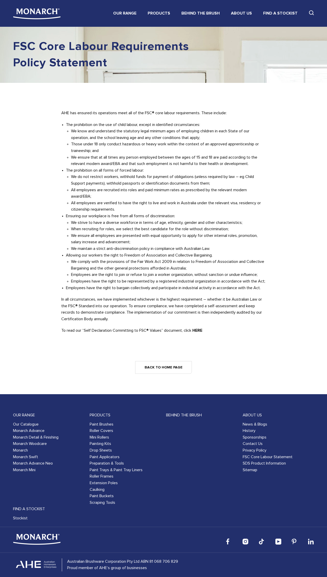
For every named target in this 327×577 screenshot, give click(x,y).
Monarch (20, 450)
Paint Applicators (105, 457)
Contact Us (253, 444)
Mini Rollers (99, 437)
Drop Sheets (101, 450)
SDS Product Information (264, 463)
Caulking (97, 490)
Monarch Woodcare (30, 444)
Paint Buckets (102, 496)
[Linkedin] (311, 541)
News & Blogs (255, 424)
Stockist (20, 518)
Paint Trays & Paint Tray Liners (116, 470)
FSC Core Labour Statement (268, 457)
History (249, 431)
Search (311, 12)
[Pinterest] (294, 541)
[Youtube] (278, 541)
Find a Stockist (280, 13)
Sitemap (250, 470)
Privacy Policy (254, 450)
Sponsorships (254, 437)
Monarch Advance (28, 431)
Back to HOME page (163, 367)
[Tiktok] (262, 541)
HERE (197, 330)
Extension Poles (104, 483)
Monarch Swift (25, 457)
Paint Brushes (101, 424)
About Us (241, 13)
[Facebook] (229, 541)
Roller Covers (101, 431)
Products (159, 13)
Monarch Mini (24, 470)
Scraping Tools (102, 503)
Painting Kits (100, 444)
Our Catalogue (26, 424)
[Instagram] (245, 541)
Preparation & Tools (107, 463)
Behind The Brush (200, 13)
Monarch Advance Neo (33, 463)
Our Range (124, 13)
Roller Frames (101, 476)
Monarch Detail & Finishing (36, 437)
